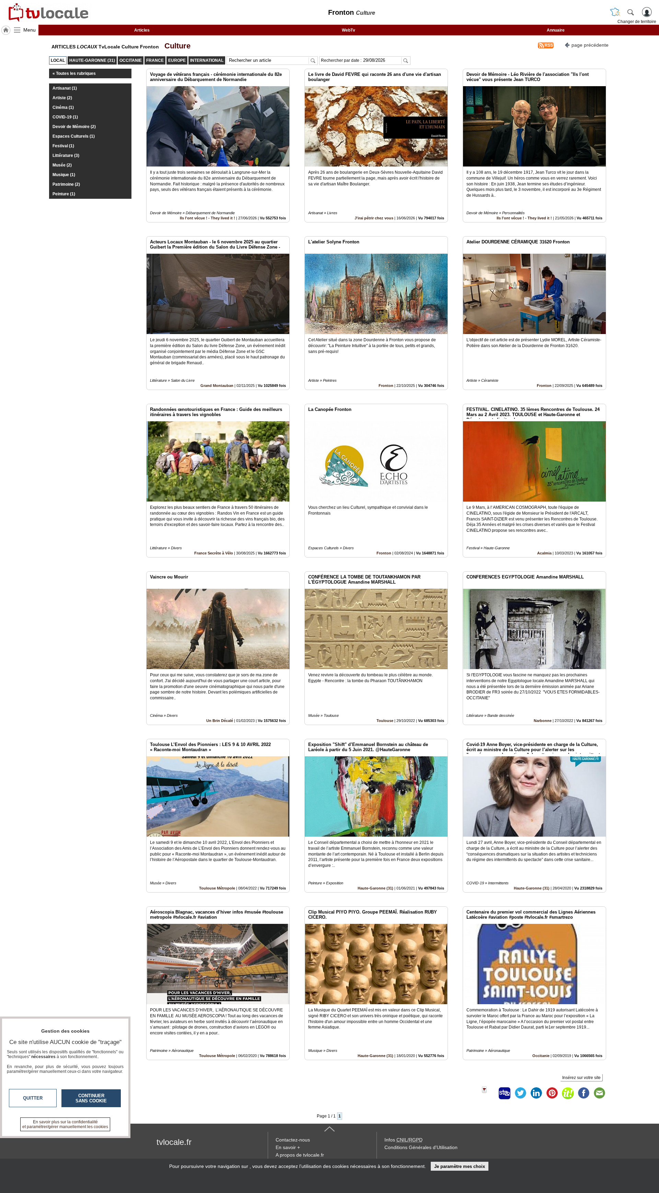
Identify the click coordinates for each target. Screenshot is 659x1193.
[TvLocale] (47, 12)
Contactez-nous (293, 1140)
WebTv (348, 30)
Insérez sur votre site (581, 1077)
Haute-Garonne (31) (375, 888)
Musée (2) (62, 165)
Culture (175, 46)
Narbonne (543, 721)
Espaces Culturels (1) (74, 136)
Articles (142, 30)
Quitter (33, 1098)
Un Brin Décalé (219, 721)
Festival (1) (63, 146)
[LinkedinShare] (536, 1093)
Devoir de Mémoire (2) (74, 126)
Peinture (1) (64, 194)
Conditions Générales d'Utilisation (421, 1147)
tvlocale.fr (174, 1142)
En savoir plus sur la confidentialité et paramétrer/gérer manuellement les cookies (65, 1124)
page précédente (590, 45)
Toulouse (385, 721)
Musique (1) (64, 174)
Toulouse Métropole (217, 888)
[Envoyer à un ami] (599, 1093)
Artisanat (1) (65, 88)
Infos (403, 1140)
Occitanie (541, 1056)
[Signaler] (489, 1093)
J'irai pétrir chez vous (374, 218)
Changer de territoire (636, 21)
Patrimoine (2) (66, 184)
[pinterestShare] (552, 1093)
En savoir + (288, 1147)
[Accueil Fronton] (5, 30)
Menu (29, 30)
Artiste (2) (62, 97)
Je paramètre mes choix (459, 1166)
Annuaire (556, 30)
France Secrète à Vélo (213, 553)
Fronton (386, 385)
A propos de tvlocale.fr (300, 1155)
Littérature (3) (66, 155)
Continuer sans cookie (91, 1098)
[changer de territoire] (615, 12)
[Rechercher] (630, 12)
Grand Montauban (216, 385)
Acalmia (544, 553)
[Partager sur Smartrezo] (504, 1093)
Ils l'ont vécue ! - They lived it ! (207, 218)
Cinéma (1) (63, 107)
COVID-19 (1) (65, 117)
